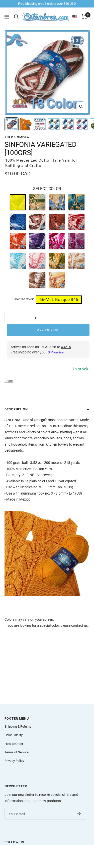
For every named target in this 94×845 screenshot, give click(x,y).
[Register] (79, 814)
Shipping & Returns (18, 726)
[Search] (16, 16)
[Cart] (84, 16)
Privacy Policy (14, 761)
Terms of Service (17, 752)
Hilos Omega (17, 137)
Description (16, 409)
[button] (77, 16)
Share (9, 381)
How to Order (14, 744)
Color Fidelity (14, 735)
